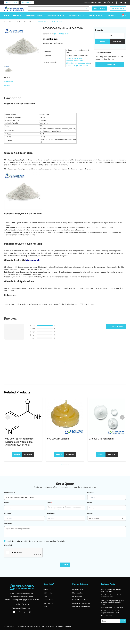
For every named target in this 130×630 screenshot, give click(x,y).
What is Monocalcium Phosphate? (112, 607)
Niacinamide (32, 260)
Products (17, 15)
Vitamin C (69, 65)
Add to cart (117, 42)
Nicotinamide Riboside (74, 60)
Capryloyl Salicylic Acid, (74, 58)
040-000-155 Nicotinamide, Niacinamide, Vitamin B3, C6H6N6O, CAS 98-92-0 (19, 441)
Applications (94, 15)
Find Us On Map (22, 604)
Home (6, 22)
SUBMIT (65, 565)
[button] (122, 417)
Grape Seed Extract (81, 65)
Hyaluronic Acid (11, 2)
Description (8, 82)
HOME (6, 15)
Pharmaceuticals (55, 15)
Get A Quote (48, 593)
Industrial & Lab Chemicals (81, 607)
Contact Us (47, 589)
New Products (48, 603)
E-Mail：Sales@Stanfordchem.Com (21, 593)
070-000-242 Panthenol (101, 438)
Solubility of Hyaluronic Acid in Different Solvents (111, 596)
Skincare (33, 22)
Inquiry (102, 42)
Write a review (64, 34)
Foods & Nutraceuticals (80, 600)
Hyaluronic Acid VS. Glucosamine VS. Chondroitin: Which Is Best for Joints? (113, 602)
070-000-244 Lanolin (58, 438)
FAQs (45, 607)
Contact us (110, 64)
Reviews (7, 85)
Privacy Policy (48, 600)
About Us (110, 15)
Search (122, 621)
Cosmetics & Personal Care (19, 22)
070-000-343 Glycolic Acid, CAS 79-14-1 (50, 22)
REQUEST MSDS (118, 8)
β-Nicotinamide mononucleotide (78, 63)
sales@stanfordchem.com (92, 2)
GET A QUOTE (99, 8)
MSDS (45, 596)
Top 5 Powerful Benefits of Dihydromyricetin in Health (110, 612)
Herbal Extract (27, 2)
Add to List (28, 454)
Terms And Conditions (21, 608)
